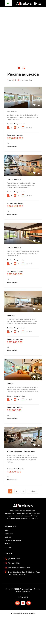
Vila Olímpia (12, 111)
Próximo (32, 491)
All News (8, 544)
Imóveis (8, 537)
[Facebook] (23, 603)
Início (7, 530)
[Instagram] (17, 603)
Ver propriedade (23, 104)
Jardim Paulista (14, 179)
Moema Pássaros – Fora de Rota (21, 452)
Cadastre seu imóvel (13, 540)
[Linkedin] (28, 603)
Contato (8, 547)
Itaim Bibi (11, 316)
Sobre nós (9, 534)
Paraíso (10, 384)
